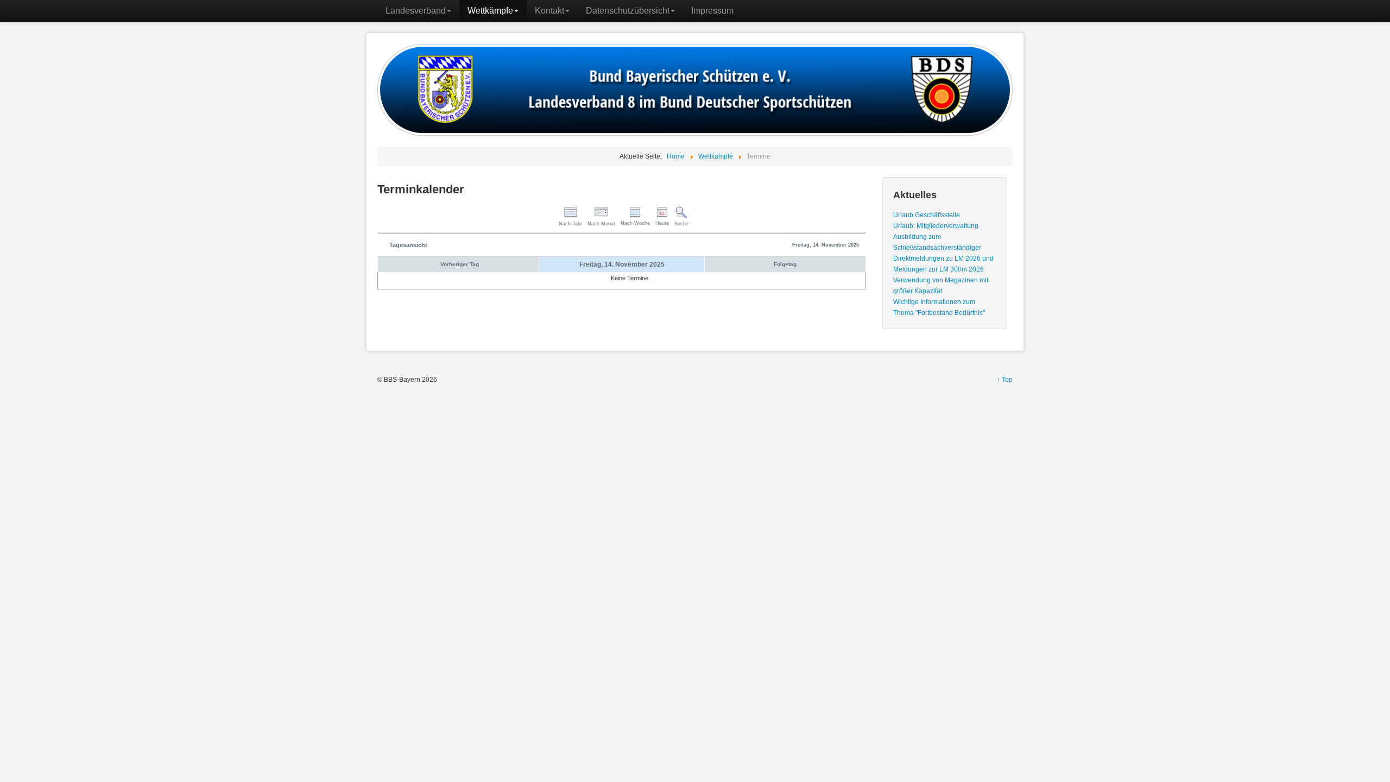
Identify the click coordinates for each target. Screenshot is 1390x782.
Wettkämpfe (490, 10)
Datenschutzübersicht (627, 10)
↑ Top (1005, 379)
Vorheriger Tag (459, 264)
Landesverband (416, 10)
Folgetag (785, 264)
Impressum (712, 10)
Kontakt (549, 10)
